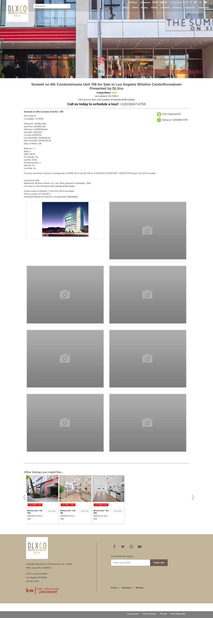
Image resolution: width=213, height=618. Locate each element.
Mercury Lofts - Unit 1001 (34, 512)
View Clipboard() (178, 614)
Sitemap (139, 587)
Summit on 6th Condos (124, 99)
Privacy (114, 587)
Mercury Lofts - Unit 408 (67, 512)
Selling (154, 8)
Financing (177, 8)
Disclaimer (126, 587)
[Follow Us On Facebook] (190, 2)
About (126, 8)
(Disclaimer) (73, 197)
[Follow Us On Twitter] (195, 2)
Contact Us (190, 8)
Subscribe (159, 562)
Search (135, 8)
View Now (52, 511)
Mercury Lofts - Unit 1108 (101, 512)
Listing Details (133, 614)
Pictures (163, 614)
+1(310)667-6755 (180, 2)
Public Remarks (149, 614)
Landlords (165, 8)
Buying (144, 8)
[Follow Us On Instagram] (200, 2)
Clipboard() (203, 8)
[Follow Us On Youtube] (205, 2)
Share (134, 2)
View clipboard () (171, 114)
